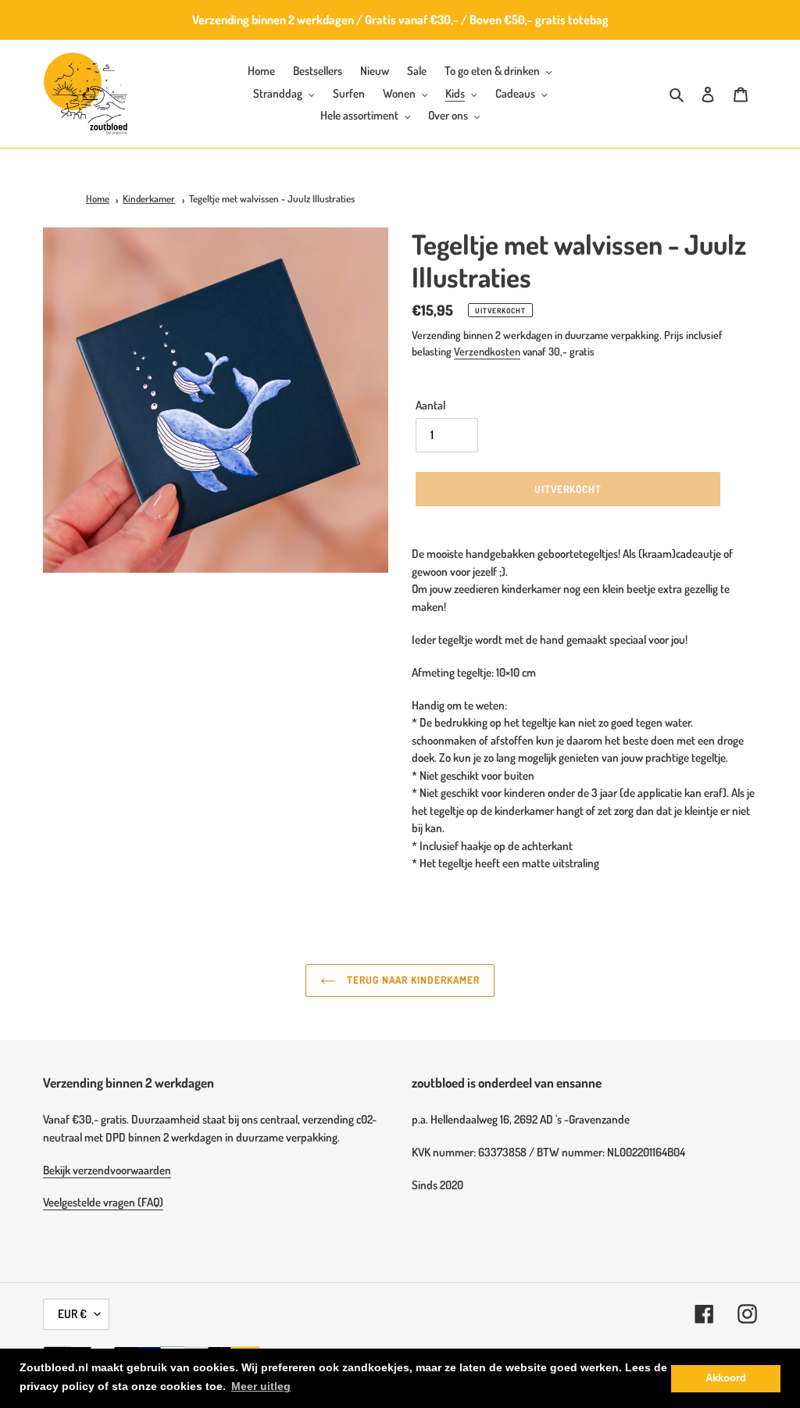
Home (97, 198)
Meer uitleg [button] (261, 1386)
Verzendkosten (487, 351)
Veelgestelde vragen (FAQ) (103, 1202)
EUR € (72, 1313)
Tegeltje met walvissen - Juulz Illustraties (272, 198)
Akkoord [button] (725, 1378)
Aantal (430, 405)
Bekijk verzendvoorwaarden (107, 1170)
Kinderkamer (149, 198)
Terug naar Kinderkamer (412, 980)
